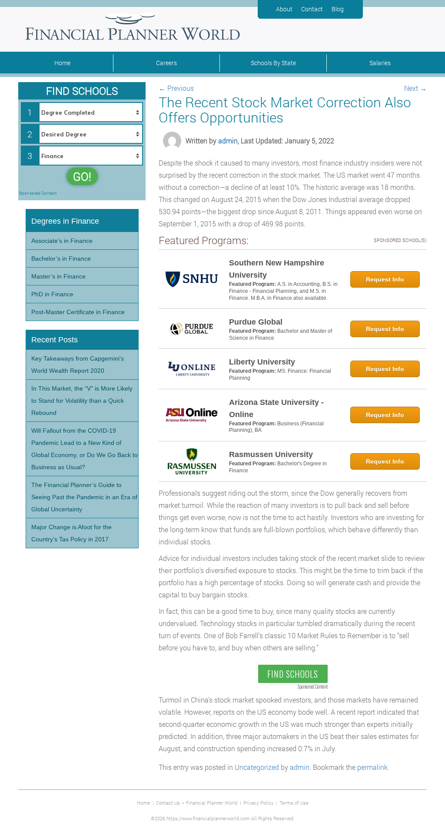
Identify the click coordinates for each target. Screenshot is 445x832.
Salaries (380, 63)
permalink (372, 767)
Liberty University (262, 362)
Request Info (385, 279)
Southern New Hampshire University (276, 269)
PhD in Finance (52, 294)
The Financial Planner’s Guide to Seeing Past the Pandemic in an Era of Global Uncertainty (84, 497)
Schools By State (273, 63)
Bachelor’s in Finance (61, 258)
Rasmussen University (271, 454)
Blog (338, 9)
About (284, 9)
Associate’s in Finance (62, 240)
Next (415, 88)
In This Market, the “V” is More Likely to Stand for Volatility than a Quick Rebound (82, 400)
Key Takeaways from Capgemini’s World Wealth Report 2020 (77, 364)
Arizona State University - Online (276, 408)
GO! (82, 176)
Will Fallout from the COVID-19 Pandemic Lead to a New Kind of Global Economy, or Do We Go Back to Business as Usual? (84, 449)
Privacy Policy (258, 802)
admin (228, 140)
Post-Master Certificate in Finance (78, 311)
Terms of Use (294, 802)
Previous (176, 88)
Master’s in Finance (58, 276)
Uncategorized (257, 767)
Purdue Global (255, 322)
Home (62, 63)
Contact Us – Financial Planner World (196, 802)
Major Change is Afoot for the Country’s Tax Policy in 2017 (71, 533)
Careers (166, 63)
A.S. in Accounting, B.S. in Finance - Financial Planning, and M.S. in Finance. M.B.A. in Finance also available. (283, 291)
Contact (312, 9)
